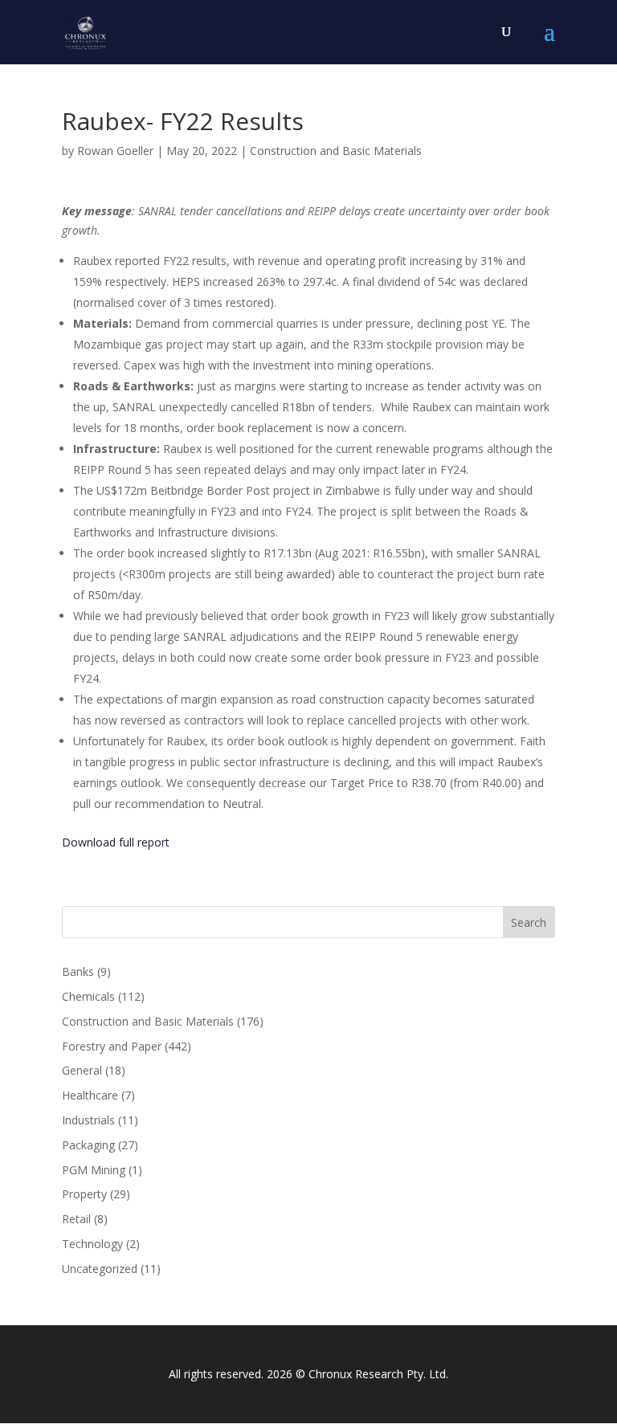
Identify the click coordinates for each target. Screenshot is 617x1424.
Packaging (88, 1145)
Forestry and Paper (111, 1046)
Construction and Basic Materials (336, 150)
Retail (76, 1218)
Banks (78, 971)
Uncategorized (99, 1268)
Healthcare (90, 1095)
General (82, 1070)
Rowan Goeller (115, 150)
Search (528, 922)
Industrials (88, 1120)
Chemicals (88, 996)
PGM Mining (93, 1169)
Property (84, 1194)
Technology (92, 1243)
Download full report (116, 842)
